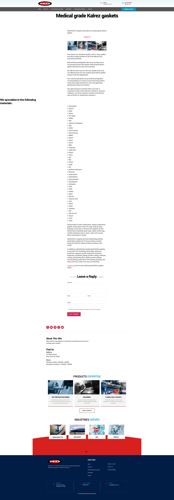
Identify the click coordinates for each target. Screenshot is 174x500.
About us (46, 9)
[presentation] (41, 436)
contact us (110, 466)
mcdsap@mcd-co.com (114, 485)
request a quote (111, 464)
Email (89, 296)
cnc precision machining (94, 470)
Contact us (87, 37)
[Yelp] (47, 327)
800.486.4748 (127, 4)
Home (39, 9)
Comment (69, 282)
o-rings (89, 475)
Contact (90, 9)
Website (69, 302)
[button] (86, 451)
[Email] (62, 327)
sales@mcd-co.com (107, 4)
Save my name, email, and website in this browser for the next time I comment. (84, 309)
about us (90, 467)
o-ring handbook (112, 469)
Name (68, 296)
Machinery (68, 9)
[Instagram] (58, 327)
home (89, 464)
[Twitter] (55, 327)
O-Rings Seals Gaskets (79, 9)
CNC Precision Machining (57, 9)
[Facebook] (51, 327)
